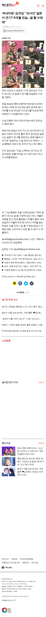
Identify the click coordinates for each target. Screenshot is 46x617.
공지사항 (34, 562)
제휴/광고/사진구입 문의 (11, 562)
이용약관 (14, 559)
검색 (38, 6)
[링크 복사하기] (31, 283)
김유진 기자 (6, 38)
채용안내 (25, 562)
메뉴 (43, 6)
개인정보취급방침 (26, 559)
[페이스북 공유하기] (20, 283)
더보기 (41, 382)
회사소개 (5, 559)
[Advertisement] (20, 420)
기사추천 (23, 292)
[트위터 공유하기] (26, 283)
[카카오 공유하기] (14, 283)
